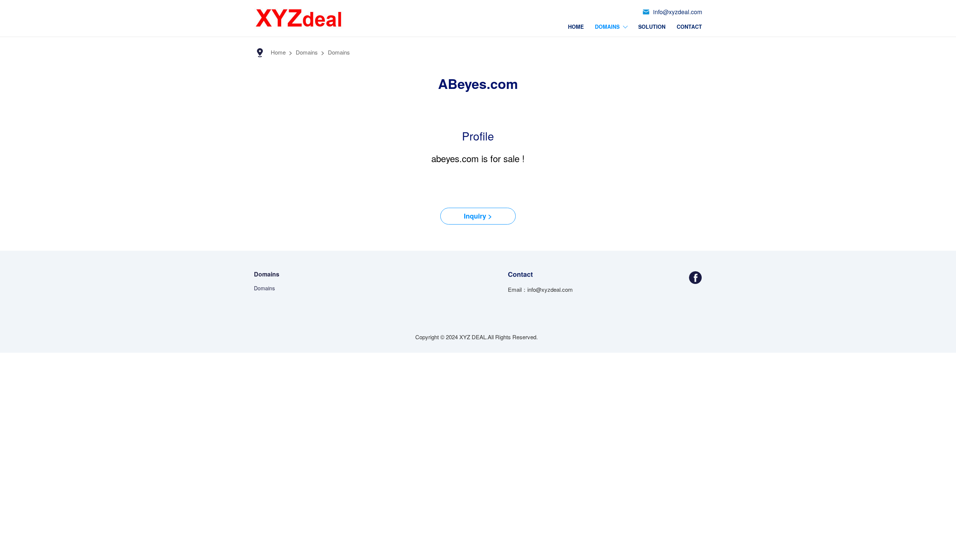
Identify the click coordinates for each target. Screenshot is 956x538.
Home (576, 26)
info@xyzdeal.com (677, 12)
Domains (607, 26)
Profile (478, 136)
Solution (651, 26)
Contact (689, 26)
